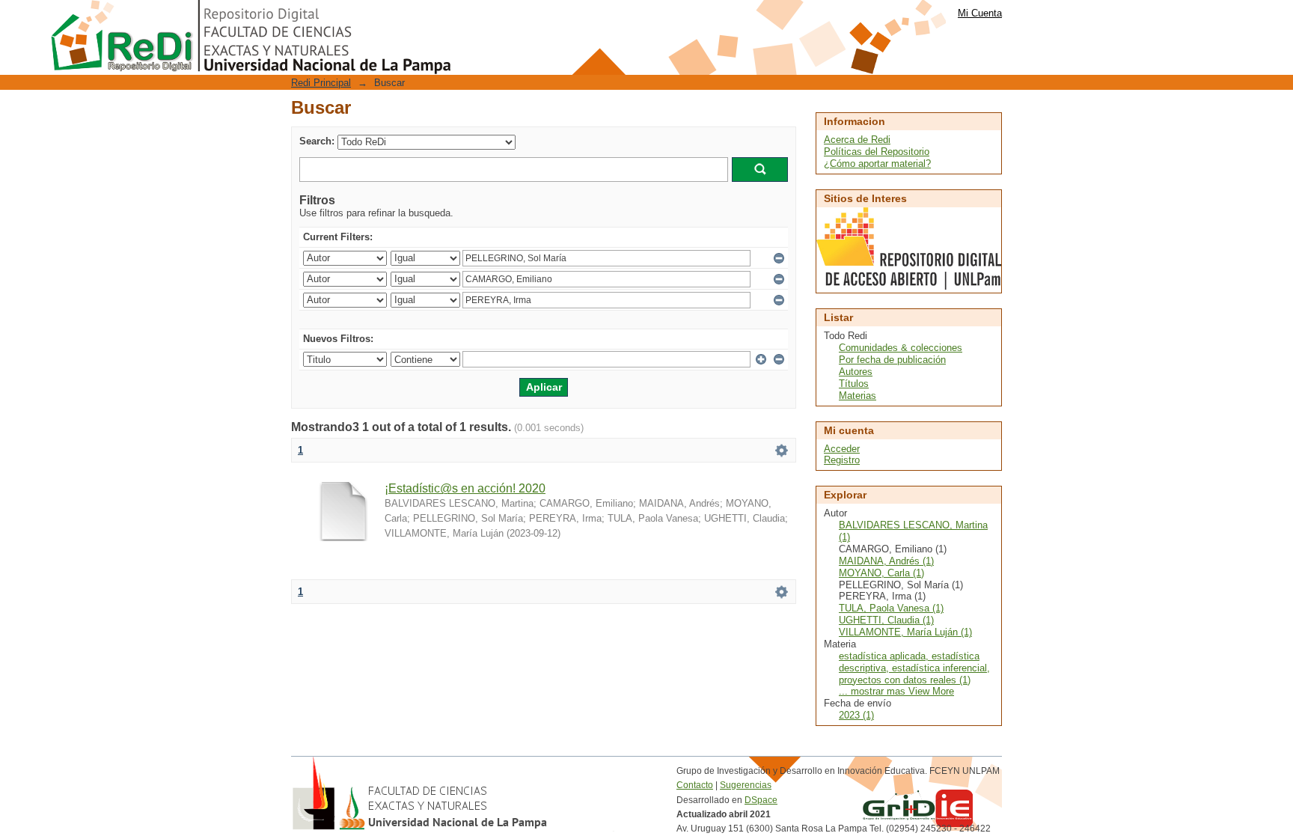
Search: (316, 141)
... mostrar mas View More (896, 691)
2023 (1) (856, 715)
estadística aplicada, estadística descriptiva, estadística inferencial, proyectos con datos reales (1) (914, 668)
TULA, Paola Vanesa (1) (891, 608)
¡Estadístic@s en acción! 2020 (465, 488)
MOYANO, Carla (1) (881, 573)
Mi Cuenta (980, 13)
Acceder (842, 448)
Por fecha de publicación (892, 359)
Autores (855, 371)
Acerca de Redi (857, 139)
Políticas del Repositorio (876, 151)
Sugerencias (745, 785)
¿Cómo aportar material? (877, 163)
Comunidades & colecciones (900, 347)
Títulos (854, 383)
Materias (857, 395)
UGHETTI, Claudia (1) (886, 620)
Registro (842, 460)
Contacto (694, 785)
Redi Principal (321, 82)
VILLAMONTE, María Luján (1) (905, 632)
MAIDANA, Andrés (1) (886, 561)
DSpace (761, 800)
